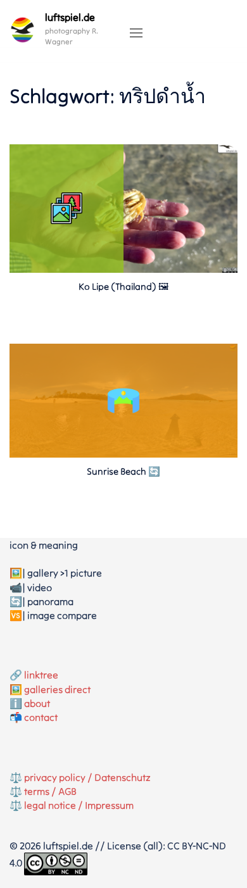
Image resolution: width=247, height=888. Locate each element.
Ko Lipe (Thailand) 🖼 (123, 286)
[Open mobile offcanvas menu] (136, 34)
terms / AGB (50, 791)
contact (41, 717)
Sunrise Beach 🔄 (123, 471)
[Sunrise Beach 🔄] (124, 453)
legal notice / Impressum (79, 805)
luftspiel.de (70, 17)
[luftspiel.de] (22, 30)
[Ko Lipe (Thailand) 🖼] (124, 269)
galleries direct (57, 689)
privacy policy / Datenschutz (87, 777)
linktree (41, 674)
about (37, 703)
